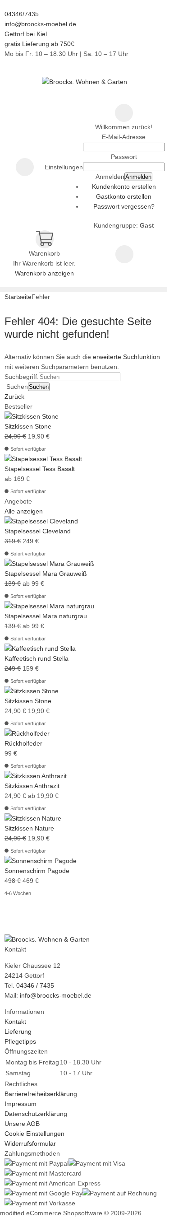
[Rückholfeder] (27, 733)
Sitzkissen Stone (28, 426)
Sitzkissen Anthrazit (32, 785)
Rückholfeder (23, 743)
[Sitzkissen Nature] (33, 818)
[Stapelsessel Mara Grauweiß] (49, 563)
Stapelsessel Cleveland (38, 531)
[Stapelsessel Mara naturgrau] (49, 606)
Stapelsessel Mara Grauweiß (46, 573)
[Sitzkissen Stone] (32, 416)
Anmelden (138, 176)
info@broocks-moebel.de (40, 24)
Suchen (39, 386)
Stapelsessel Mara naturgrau (46, 616)
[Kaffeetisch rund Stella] (40, 648)
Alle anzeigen (24, 511)
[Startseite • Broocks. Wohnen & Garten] (84, 81)
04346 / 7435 (35, 985)
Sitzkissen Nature (29, 828)
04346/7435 (22, 14)
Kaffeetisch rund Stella (37, 658)
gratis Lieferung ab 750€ (39, 43)
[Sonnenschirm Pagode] (41, 860)
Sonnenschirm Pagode (37, 870)
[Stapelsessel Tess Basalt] (43, 458)
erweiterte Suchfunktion (126, 356)
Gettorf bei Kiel (26, 33)
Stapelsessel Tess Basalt (40, 468)
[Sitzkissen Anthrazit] (36, 775)
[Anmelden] (124, 113)
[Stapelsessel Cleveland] (41, 521)
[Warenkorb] (45, 239)
